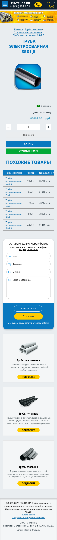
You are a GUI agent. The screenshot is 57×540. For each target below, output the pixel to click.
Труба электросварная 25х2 (14, 192)
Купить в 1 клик (28, 151)
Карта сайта (28, 514)
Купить (28, 143)
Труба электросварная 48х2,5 (14, 225)
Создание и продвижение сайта (28, 517)
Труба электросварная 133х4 (14, 203)
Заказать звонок (38, 4)
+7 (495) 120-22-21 (21, 6)
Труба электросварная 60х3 (14, 214)
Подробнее (28, 377)
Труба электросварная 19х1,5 (14, 181)
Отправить (28, 316)
